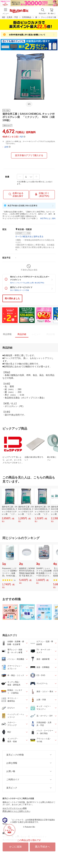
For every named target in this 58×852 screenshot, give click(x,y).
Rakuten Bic (19, 11)
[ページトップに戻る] (53, 841)
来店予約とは (45, 218)
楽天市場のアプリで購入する (29, 155)
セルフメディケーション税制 (14, 808)
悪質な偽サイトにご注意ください (16, 811)
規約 (54, 218)
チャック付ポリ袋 (48, 17)
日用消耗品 (26, 17)
